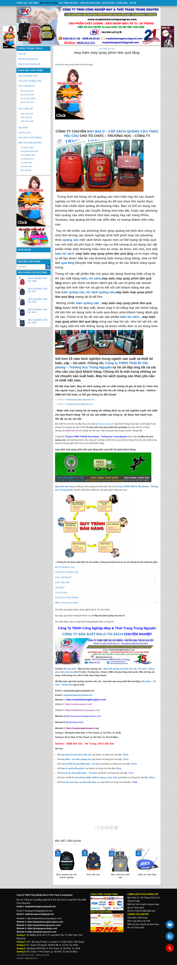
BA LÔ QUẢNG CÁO (28, 76)
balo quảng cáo (72, 292)
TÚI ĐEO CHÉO (27, 148)
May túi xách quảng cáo (29, 64)
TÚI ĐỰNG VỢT (27, 159)
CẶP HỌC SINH (27, 121)
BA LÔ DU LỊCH (27, 91)
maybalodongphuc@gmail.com (80, 399)
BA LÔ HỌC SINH (28, 98)
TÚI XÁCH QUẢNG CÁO (29, 81)
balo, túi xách (90, 278)
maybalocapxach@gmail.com (79, 404)
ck (135, 764)
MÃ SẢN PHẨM (108, 3)
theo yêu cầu (67, 672)
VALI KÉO (23, 128)
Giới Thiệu (33, 3)
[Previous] (54, 865)
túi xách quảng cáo (100, 292)
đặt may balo (69, 669)
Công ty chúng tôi (106, 424)
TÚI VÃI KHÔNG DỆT (29, 151)
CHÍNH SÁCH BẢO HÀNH (90, 3)
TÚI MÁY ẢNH (26, 163)
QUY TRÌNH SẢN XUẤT (68, 3)
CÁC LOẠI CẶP (25, 109)
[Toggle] (155, 577)
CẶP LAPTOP (26, 117)
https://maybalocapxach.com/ (78, 704)
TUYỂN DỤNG (122, 3)
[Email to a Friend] (107, 828)
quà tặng (67, 263)
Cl (132, 764)
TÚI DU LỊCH (24, 133)
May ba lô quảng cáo (28, 59)
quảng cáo (71, 240)
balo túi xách (64, 253)
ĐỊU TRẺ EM (26, 170)
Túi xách (142, 669)
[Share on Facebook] (97, 828)
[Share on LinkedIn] (116, 828)
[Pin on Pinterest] (111, 828)
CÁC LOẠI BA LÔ (26, 86)
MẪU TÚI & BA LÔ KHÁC (30, 143)
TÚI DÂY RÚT (26, 167)
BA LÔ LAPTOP (27, 95)
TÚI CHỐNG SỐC (28, 155)
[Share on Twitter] (102, 828)
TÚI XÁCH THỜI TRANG (30, 138)
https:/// (82, 728)
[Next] (159, 865)
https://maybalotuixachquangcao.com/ (82, 710)
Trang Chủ (22, 3)
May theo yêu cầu (48, 3)
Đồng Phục (67, 685)
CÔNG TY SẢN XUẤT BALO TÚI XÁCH (93, 634)
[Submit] (48, 266)
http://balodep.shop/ (74, 722)
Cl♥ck (125, 755)
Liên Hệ (132, 3)
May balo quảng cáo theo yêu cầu (120, 669)
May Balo (146, 681)
